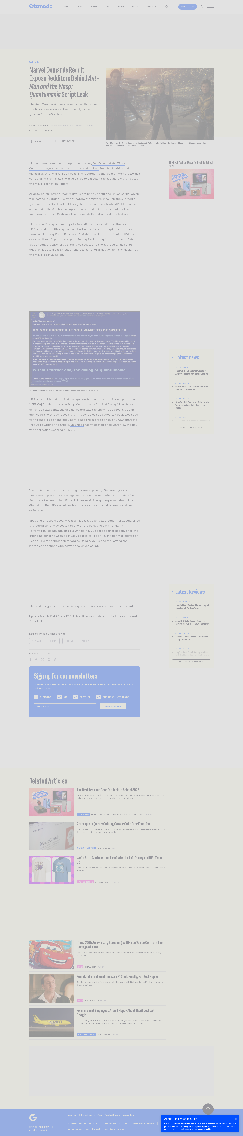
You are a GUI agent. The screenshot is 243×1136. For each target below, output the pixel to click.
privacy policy (202, 1126)
